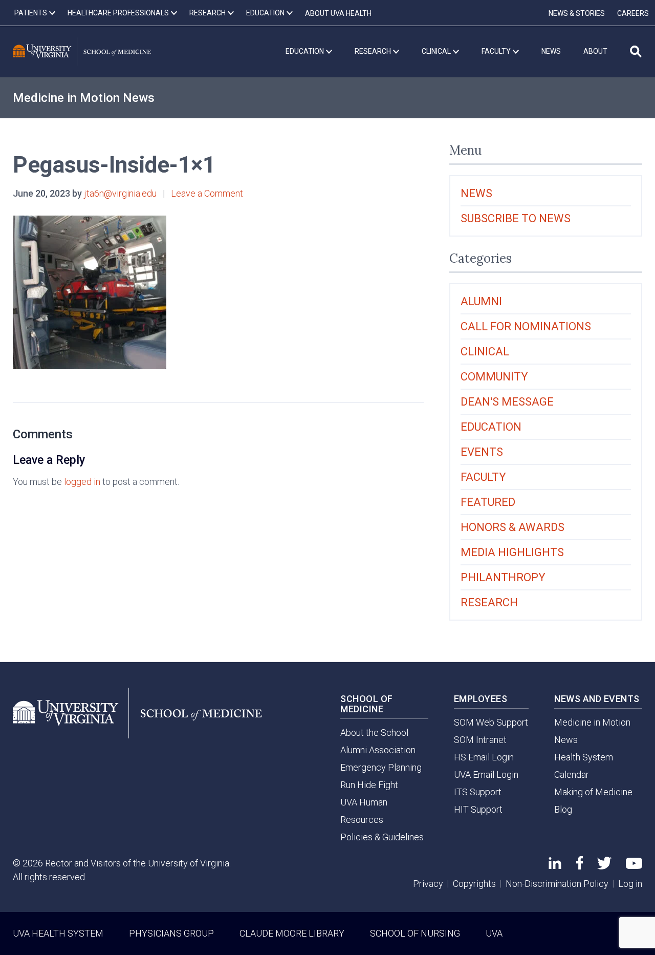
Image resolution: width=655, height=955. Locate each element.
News (476, 193)
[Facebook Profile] (579, 866)
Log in (630, 883)
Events (482, 451)
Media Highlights (512, 552)
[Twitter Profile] (604, 866)
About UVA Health (338, 13)
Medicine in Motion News (84, 98)
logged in (82, 481)
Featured (488, 502)
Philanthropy (503, 577)
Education (491, 426)
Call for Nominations (526, 326)
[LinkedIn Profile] (555, 865)
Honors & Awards (512, 527)
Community (494, 376)
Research (489, 602)
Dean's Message (507, 401)
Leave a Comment (207, 193)
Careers (633, 13)
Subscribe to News (516, 218)
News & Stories (577, 13)
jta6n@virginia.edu (120, 193)
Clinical (485, 351)
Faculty (483, 477)
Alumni (481, 301)
